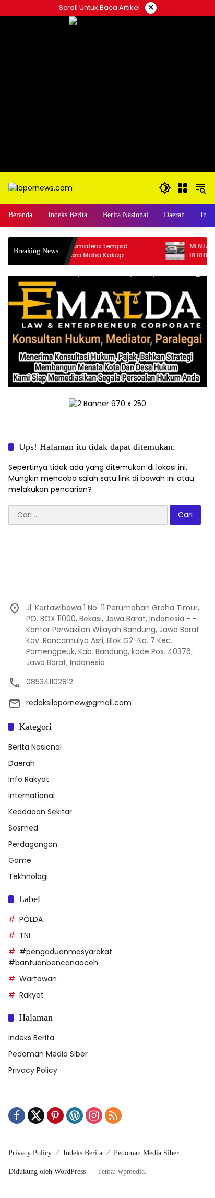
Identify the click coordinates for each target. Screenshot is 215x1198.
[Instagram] (94, 1115)
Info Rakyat (28, 779)
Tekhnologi (28, 876)
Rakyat (31, 995)
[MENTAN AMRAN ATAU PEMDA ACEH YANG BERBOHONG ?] (163, 251)
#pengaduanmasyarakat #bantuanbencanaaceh (60, 957)
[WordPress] (74, 1115)
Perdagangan (32, 844)
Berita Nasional (35, 747)
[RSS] (113, 1115)
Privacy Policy (32, 1070)
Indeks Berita (31, 1038)
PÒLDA (31, 919)
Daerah (21, 763)
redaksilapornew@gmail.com (79, 702)
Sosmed (23, 828)
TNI (24, 935)
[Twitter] (36, 1115)
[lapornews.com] (40, 187)
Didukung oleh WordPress (47, 1172)
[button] (165, 188)
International (31, 795)
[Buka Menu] (182, 188)
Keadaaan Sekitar (40, 811)
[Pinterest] (55, 1115)
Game (19, 860)
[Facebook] (16, 1115)
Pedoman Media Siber (48, 1054)
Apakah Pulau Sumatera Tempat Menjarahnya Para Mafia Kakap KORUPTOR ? (63, 251)
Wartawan (38, 979)
